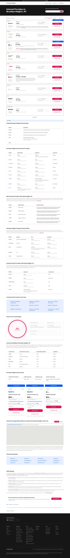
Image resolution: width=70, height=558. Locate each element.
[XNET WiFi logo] (10, 89)
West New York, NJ (41, 462)
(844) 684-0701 (57, 101)
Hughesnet (10, 167)
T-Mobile (10, 178)
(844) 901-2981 (57, 26)
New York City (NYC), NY (42, 460)
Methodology (48, 492)
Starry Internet (11, 163)
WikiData (56, 534)
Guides (37, 529)
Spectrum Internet (19, 529)
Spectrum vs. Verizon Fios (34, 305)
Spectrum (10, 159)
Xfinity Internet (18, 538)
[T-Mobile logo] (10, 77)
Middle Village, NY (27, 460)
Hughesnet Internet (19, 540)
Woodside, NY (56, 462)
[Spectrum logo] (10, 23)
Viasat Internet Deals (29, 538)
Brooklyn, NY (26, 458)
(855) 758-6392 (57, 90)
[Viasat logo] (10, 56)
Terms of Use (48, 529)
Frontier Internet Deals (29, 536)
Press (7, 532)
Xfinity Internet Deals (29, 539)
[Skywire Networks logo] (10, 109)
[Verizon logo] (10, 66)
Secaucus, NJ (12, 462)
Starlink (10, 155)
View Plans (57, 23)
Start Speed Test (17, 329)
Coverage (57, 421)
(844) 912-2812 (57, 58)
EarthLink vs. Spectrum (15, 305)
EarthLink (10, 174)
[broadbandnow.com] (10, 3)
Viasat (10, 187)
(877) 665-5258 (57, 36)
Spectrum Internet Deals (30, 529)
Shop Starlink (53, 406)
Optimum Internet (19, 541)
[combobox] (43, 424)
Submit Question (56, 498)
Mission (7, 529)
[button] (48, 3)
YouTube (56, 532)
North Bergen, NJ (56, 460)
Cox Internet (18, 534)
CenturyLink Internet (19, 532)
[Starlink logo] (10, 45)
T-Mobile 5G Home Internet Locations (14, 424)
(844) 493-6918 (57, 47)
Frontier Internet (19, 535)
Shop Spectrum (16, 409)
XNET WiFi (10, 183)
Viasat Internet (18, 537)
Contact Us (8, 534)
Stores (61, 421)
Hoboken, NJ (55, 458)
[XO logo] (10, 98)
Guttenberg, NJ (40, 458)
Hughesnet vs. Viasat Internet (16, 309)
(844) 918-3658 (57, 79)
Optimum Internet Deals (30, 543)
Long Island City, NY (14, 460)
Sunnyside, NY (27, 462)
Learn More (46, 0)
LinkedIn (56, 529)
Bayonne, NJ (12, 458)
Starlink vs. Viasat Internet (52, 305)
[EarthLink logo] (10, 34)
